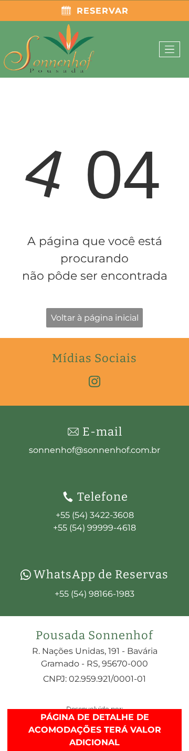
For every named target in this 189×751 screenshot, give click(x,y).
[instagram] (94, 383)
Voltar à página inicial (95, 318)
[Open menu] (169, 49)
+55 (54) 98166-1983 (94, 594)
